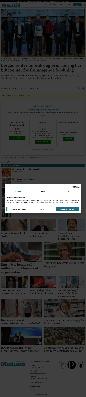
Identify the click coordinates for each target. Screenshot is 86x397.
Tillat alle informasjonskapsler (67, 209)
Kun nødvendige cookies (18, 209)
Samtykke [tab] (18, 191)
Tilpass (42, 209)
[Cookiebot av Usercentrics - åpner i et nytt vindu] (72, 187)
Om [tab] (68, 191)
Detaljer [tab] (43, 191)
